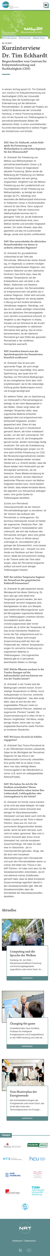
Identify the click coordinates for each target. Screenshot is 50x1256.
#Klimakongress (9, 37)
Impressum (17, 1240)
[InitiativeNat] (14, 5)
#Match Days (39, 37)
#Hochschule (25, 37)
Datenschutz (30, 1240)
